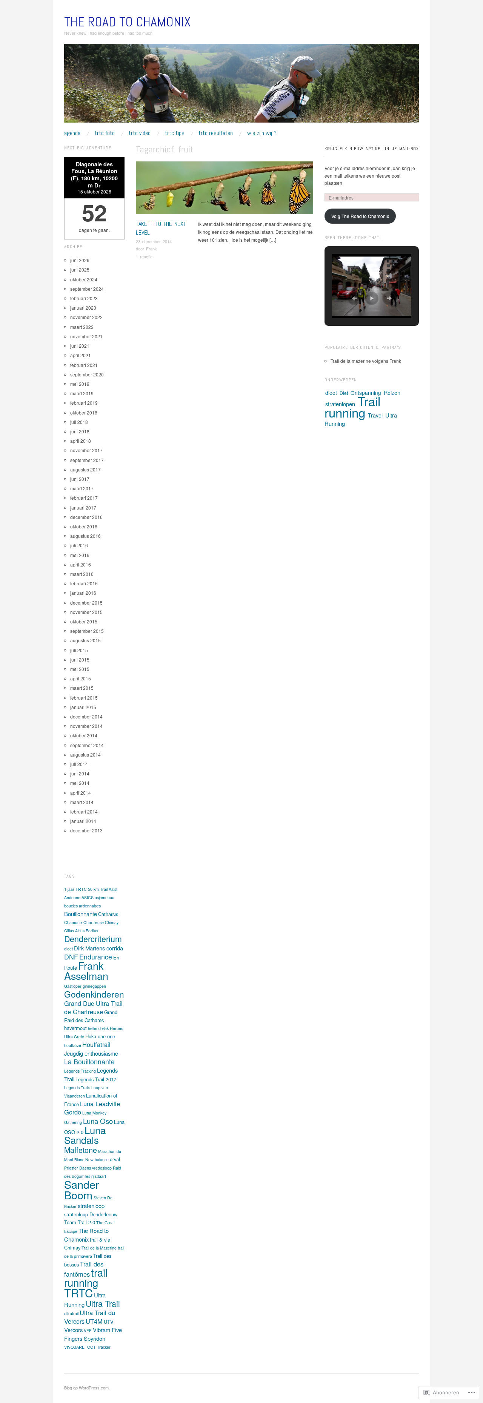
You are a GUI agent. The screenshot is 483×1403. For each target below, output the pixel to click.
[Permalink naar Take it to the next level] (224, 190)
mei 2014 (79, 783)
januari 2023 (83, 307)
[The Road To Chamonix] (241, 86)
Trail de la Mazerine (99, 1248)
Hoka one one (100, 1036)
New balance (97, 1159)
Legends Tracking (80, 1071)
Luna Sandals (85, 1135)
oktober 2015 (83, 621)
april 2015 (80, 678)
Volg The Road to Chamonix (360, 216)
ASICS (88, 897)
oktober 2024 (83, 279)
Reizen (392, 392)
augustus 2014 (85, 754)
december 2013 (86, 830)
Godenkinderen (94, 994)
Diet (344, 393)
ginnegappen (94, 986)
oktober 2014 (83, 735)
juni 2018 (79, 431)
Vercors (73, 1330)
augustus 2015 (85, 640)
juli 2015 (79, 650)
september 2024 (87, 289)
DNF (71, 956)
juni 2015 (79, 659)
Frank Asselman (86, 970)
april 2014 (80, 792)
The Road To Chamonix (127, 22)
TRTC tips (175, 133)
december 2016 (86, 517)
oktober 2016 (83, 526)
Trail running (352, 406)
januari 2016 (83, 592)
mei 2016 (79, 555)
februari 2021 (84, 365)
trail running (86, 1277)
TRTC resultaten (215, 133)
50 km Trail (98, 889)
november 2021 (86, 336)
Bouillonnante (80, 914)
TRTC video (140, 133)
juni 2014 (79, 773)
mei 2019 (79, 384)
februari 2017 (84, 497)
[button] (354, 298)
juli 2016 (79, 545)
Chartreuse (93, 922)
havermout (75, 1028)
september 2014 (87, 745)
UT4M (94, 1321)
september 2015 (87, 631)
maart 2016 (82, 574)
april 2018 (80, 440)
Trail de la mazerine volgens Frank (366, 361)
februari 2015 (84, 697)
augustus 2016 (85, 536)
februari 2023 (84, 298)
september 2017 (87, 460)
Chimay (111, 922)
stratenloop (91, 1206)
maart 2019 (82, 393)
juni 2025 (79, 269)
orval (115, 1159)
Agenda (72, 133)
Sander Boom (81, 1189)
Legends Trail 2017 (95, 1079)
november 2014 (86, 726)
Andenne (72, 897)
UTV (109, 1321)
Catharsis (108, 914)
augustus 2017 (85, 469)
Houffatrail (96, 1044)
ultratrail (71, 1313)
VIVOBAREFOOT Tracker (87, 1347)
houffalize (72, 1045)
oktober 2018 (83, 412)
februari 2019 (84, 402)
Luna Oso (98, 1121)
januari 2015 (83, 707)
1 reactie (144, 256)
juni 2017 (79, 479)
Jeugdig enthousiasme (91, 1053)
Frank (151, 249)
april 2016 (80, 564)
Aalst (113, 889)
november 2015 (86, 612)
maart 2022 (82, 327)
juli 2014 (79, 764)
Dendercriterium (93, 938)
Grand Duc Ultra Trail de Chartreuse (93, 1007)
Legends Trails (77, 1087)
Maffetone (80, 1149)
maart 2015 (82, 688)
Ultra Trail (103, 1303)
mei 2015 (79, 669)
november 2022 (86, 317)
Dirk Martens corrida (98, 948)
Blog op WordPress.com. (87, 1388)
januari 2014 (83, 821)
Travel (375, 415)
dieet (307, 165)
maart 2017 (82, 488)
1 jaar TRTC (75, 889)
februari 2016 (84, 583)
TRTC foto (105, 133)
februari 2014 (84, 811)
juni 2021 (79, 345)
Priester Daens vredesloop (88, 1168)
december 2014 (86, 716)
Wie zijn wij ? (262, 133)
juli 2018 (79, 422)
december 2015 (86, 602)
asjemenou (104, 897)
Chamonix (73, 922)
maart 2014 (82, 802)
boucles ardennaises (82, 906)
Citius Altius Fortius (81, 930)
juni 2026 (79, 260)
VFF (88, 1330)
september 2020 (87, 374)
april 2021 (80, 355)
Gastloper (73, 986)
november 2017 (86, 450)
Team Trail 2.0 (79, 1222)
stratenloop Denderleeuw (90, 1214)
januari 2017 (83, 507)
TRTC (78, 1292)
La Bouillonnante (89, 1061)
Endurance (95, 956)
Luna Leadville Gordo (92, 1107)
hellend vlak (98, 1028)
